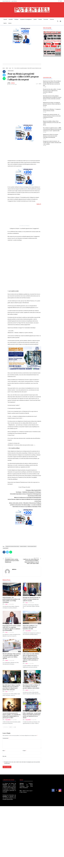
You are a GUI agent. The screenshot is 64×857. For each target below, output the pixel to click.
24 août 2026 (11, 604)
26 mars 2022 (14, 84)
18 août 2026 (31, 602)
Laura (6, 604)
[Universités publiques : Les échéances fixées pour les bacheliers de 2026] (32, 617)
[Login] (60, 21)
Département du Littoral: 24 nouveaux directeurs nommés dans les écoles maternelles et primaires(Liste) (50, 136)
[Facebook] (59, 1)
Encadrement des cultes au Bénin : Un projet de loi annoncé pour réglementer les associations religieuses (52, 91)
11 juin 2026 (14, 719)
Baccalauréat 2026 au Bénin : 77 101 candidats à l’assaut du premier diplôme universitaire (31, 686)
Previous (6, 727)
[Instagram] (60, 790)
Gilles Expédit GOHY (32, 546)
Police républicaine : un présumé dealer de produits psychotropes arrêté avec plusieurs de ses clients (32, 715)
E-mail (24, 750)
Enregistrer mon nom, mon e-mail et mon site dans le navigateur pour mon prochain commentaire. (22, 762)
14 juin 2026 (32, 690)
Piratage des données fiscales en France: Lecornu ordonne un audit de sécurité (31, 599)
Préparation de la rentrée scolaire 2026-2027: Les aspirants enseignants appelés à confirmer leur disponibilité (12, 628)
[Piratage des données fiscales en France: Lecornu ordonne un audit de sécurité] (32, 589)
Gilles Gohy (5, 548)
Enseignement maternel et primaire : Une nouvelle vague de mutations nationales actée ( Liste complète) (52, 143)
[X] (56, 790)
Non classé (10, 70)
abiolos (13, 83)
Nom (4, 750)
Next (11, 727)
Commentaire (6, 738)
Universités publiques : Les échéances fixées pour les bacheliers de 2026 (30, 627)
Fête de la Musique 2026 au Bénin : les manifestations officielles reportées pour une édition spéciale (12, 656)
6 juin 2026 (34, 719)
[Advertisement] (22, 53)
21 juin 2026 (31, 663)
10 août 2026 (34, 630)
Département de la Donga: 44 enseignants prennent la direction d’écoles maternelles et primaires (52, 104)
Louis (27, 663)
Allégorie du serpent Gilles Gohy (12, 546)
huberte (6, 660)
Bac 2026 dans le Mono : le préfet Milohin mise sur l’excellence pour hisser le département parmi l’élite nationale (11, 687)
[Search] (58, 21)
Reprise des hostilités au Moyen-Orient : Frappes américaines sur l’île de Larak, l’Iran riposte (52, 122)
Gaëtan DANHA (23, 546)
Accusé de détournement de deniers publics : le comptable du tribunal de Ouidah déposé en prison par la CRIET (11, 715)
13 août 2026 (11, 632)
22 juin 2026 (12, 660)
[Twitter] (61, 1)
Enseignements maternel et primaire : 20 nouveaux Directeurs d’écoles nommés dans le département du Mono (52, 116)
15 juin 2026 (11, 691)
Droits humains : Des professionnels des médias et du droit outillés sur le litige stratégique (11, 600)
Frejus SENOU (28, 630)
